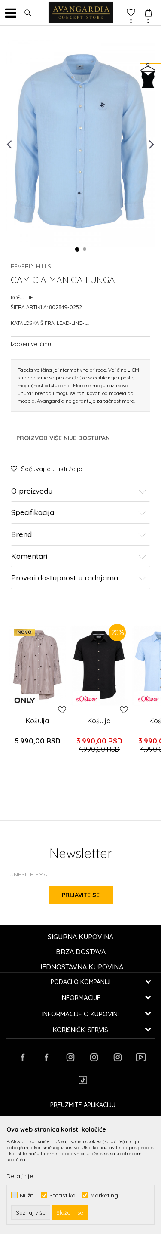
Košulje (22, 297)
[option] (80, 143)
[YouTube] (141, 1057)
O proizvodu (31, 491)
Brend (21, 535)
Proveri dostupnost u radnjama (64, 578)
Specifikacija (32, 513)
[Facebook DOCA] (46, 1057)
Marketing (104, 1195)
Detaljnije (19, 1176)
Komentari (29, 556)
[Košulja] (99, 665)
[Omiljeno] (131, 13)
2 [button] (85, 249)
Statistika (62, 1195)
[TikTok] (83, 1080)
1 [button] (77, 249)
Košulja (37, 721)
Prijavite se (81, 895)
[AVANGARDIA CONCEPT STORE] (81, 13)
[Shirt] (37, 665)
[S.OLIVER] (86, 698)
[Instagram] (70, 1057)
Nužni (27, 1195)
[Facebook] (23, 1057)
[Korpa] (148, 4)
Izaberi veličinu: (31, 343)
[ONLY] (25, 700)
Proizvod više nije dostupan (63, 438)
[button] (28, 13)
